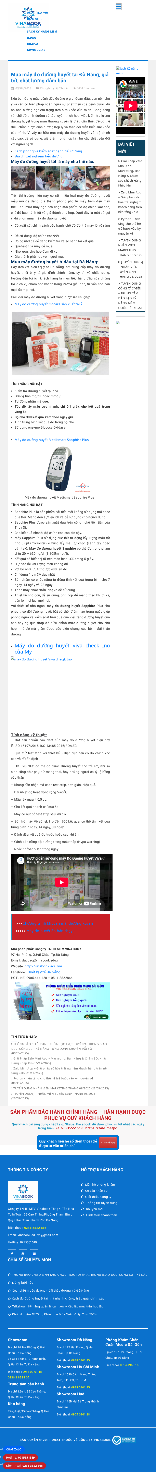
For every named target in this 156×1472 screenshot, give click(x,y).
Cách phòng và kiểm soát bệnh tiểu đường (48, 151)
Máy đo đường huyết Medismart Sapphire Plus (52, 440)
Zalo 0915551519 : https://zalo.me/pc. (87, 1128)
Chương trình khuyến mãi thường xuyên (58, 923)
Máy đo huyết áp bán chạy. (50, 930)
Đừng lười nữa (22, 1282)
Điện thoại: (24, 1466)
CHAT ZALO (14, 1449)
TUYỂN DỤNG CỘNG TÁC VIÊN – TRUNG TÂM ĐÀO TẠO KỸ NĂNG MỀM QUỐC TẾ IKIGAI (130, 295)
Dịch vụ (33, 19)
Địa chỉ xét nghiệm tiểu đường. (39, 156)
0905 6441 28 (80, 1414)
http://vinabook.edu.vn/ (43, 966)
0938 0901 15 (80, 1360)
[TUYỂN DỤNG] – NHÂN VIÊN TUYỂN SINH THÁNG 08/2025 (130, 269)
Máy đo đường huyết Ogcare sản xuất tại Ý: (49, 304)
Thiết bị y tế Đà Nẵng (43, 972)
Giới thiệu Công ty (98, 1197)
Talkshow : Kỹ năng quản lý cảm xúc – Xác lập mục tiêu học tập (57, 1306)
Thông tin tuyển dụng (102, 1203)
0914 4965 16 (129, 1365)
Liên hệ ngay (109, 1142)
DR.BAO (32, 44)
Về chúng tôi (37, 13)
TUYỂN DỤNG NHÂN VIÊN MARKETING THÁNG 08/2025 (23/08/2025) (61, 1088)
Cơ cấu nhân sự (96, 1190)
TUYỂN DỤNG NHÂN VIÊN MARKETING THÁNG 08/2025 (130, 247)
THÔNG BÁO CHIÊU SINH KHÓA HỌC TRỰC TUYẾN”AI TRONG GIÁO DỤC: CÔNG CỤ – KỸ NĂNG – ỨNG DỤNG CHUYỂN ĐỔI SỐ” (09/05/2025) (59, 1048)
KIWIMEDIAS (36, 50)
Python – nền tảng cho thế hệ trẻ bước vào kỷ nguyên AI (129, 226)
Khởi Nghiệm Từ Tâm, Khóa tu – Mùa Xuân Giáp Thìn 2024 (54, 1314)
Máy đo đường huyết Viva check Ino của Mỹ (62, 648)
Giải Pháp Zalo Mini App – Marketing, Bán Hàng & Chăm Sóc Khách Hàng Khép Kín (130, 173)
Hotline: (20, 1457)
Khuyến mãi (94, 1209)
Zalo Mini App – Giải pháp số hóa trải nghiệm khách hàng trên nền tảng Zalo (130, 202)
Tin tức (33, 25)
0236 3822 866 (35, 1227)
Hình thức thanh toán (101, 1215)
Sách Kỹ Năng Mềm (42, 31)
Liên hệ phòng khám (100, 1184)
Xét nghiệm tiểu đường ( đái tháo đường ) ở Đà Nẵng (50, 1290)
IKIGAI (31, 37)
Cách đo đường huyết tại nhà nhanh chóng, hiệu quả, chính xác (58, 1298)
